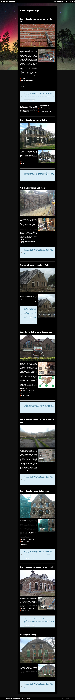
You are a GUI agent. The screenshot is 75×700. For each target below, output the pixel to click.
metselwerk (34, 377)
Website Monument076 (44, 105)
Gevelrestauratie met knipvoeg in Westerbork (36, 567)
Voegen (22, 161)
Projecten (65, 1)
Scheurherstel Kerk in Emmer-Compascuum (36, 332)
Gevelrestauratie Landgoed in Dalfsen (33, 120)
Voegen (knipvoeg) (25, 610)
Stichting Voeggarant (25, 51)
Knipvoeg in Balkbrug (28, 634)
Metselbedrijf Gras (28, 452)
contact (48, 96)
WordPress (16, 698)
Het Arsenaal (23, 520)
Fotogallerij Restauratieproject (46, 107)
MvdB (29, 698)
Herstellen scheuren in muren (27, 80)
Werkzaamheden (60, 1)
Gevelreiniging (24, 78)
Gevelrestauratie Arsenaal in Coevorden (34, 491)
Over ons (69, 1)
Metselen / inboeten (25, 395)
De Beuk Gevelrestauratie (8, 2)
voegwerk (24, 379)
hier (36, 387)
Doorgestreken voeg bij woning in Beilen (34, 265)
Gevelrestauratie (24, 86)
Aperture (22, 698)
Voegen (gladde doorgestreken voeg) (28, 301)
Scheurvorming (23, 363)
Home (55, 1)
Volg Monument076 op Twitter (45, 111)
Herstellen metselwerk (25, 82)
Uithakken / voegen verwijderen (27, 77)
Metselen (23, 163)
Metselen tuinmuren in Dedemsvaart (33, 187)
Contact (73, 1)
